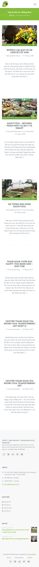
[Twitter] (17, 454)
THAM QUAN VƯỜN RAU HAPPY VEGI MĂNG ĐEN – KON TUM (19, 264)
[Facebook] (4, 454)
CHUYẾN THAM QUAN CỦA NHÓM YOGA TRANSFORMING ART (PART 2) (19, 323)
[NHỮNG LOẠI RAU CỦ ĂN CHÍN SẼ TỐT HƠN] (19, 35)
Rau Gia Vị (7, 511)
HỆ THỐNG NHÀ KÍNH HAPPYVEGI (19, 205)
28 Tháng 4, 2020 (20, 212)
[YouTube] (22, 454)
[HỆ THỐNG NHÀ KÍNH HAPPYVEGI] (19, 189)
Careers (30, 557)
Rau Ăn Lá (7, 505)
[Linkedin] (13, 454)
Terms (9, 557)
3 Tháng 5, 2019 (28, 269)
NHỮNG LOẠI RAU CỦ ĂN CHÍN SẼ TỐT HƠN (19, 51)
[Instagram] (8, 454)
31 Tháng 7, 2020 (28, 56)
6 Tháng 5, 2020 (20, 134)
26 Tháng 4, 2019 (27, 329)
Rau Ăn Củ (7, 502)
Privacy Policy (19, 557)
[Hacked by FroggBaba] (5, 4)
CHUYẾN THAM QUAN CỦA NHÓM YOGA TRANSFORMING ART (19, 383)
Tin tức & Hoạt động (27, 131)
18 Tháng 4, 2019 (27, 389)
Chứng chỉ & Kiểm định (14, 131)
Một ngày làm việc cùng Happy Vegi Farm (15, 538)
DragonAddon (31, 554)
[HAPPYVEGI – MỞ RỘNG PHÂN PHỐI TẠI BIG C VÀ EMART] (19, 109)
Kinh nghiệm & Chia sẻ (13, 56)
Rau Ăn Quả (8, 508)
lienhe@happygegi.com (11, 484)
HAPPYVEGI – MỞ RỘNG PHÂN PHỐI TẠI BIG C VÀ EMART (19, 125)
